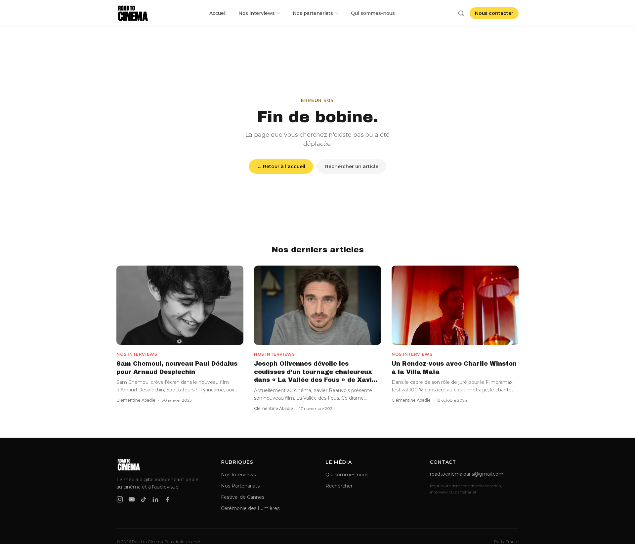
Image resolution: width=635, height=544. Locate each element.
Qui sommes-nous (373, 13)
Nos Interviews (238, 475)
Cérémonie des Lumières (250, 508)
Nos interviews (256, 13)
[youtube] (131, 499)
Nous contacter (494, 13)
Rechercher (339, 486)
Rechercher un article (351, 166)
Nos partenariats (313, 13)
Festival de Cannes (242, 497)
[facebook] (167, 499)
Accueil (218, 13)
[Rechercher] (461, 13)
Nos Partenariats (240, 486)
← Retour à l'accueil (281, 166)
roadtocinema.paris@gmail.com (466, 474)
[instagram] (119, 499)
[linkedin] (155, 499)
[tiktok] (143, 499)
